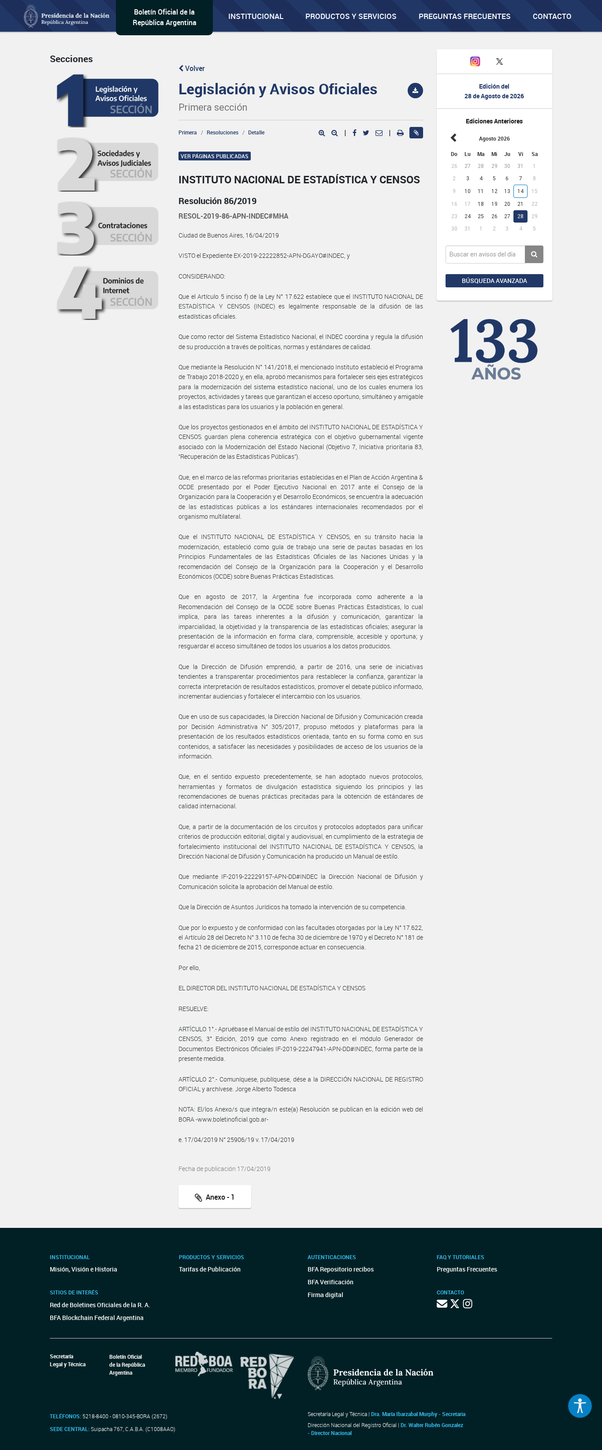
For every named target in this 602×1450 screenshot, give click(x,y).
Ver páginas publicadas (215, 156)
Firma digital (325, 1294)
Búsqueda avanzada (494, 280)
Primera (187, 132)
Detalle (256, 132)
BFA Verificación (330, 1282)
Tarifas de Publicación (210, 1269)
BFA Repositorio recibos (341, 1269)
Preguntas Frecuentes (465, 16)
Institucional (255, 16)
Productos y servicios (351, 16)
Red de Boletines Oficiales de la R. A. (100, 1305)
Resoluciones (222, 132)
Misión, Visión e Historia (83, 1269)
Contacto (552, 16)
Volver (194, 68)
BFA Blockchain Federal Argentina (97, 1317)
